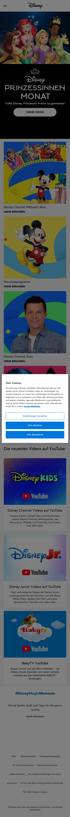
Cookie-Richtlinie (32, 406)
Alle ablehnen (35, 425)
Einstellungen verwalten (35, 416)
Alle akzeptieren (35, 434)
